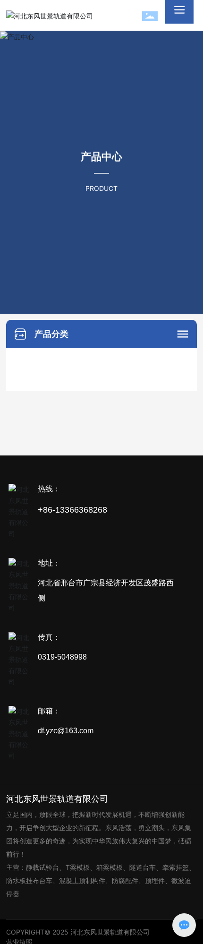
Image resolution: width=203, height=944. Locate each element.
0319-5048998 (62, 657)
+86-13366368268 (72, 510)
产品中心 (101, 157)
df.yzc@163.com (65, 731)
